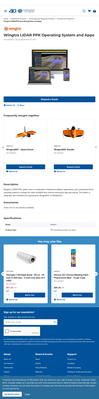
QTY (7, 291)
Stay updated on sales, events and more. (19, 317)
